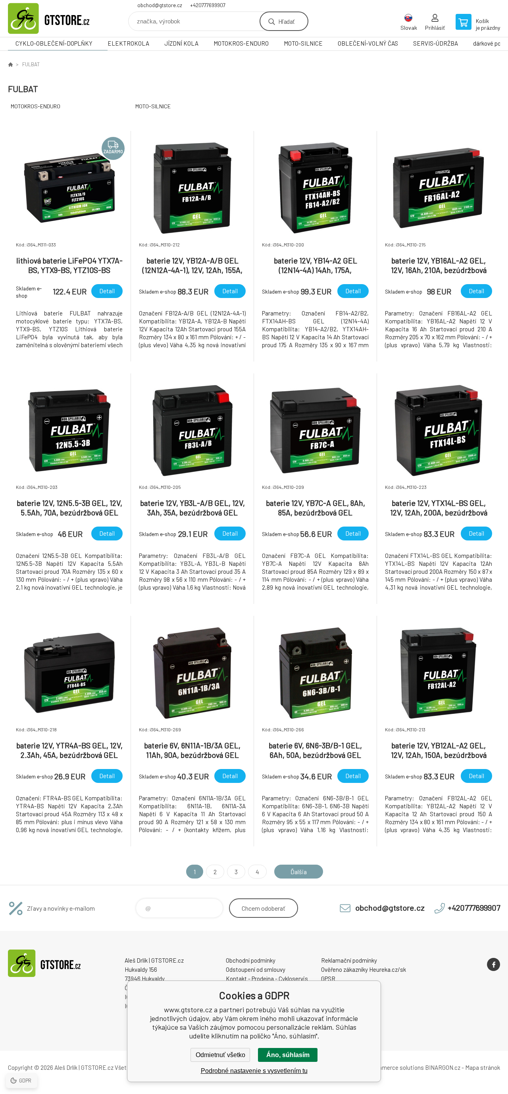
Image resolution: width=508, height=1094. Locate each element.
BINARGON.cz (442, 1067)
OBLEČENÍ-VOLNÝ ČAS (368, 43)
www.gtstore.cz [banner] (55, 18)
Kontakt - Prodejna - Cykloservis (267, 978)
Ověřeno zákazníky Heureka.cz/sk (363, 969)
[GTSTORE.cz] (10, 64)
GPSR (328, 978)
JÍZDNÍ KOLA (181, 43)
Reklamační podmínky (349, 960)
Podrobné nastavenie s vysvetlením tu (254, 1070)
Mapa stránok (482, 1067)
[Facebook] (493, 964)
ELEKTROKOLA (128, 43)
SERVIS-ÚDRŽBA (435, 43)
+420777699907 (207, 5)
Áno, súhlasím (288, 1055)
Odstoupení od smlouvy (255, 969)
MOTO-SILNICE (303, 43)
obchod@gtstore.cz (159, 5)
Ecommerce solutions (395, 1067)
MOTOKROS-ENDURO (241, 43)
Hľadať (286, 21)
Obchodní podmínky (250, 960)
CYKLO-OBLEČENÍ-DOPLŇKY (53, 43)
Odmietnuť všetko (220, 1055)
